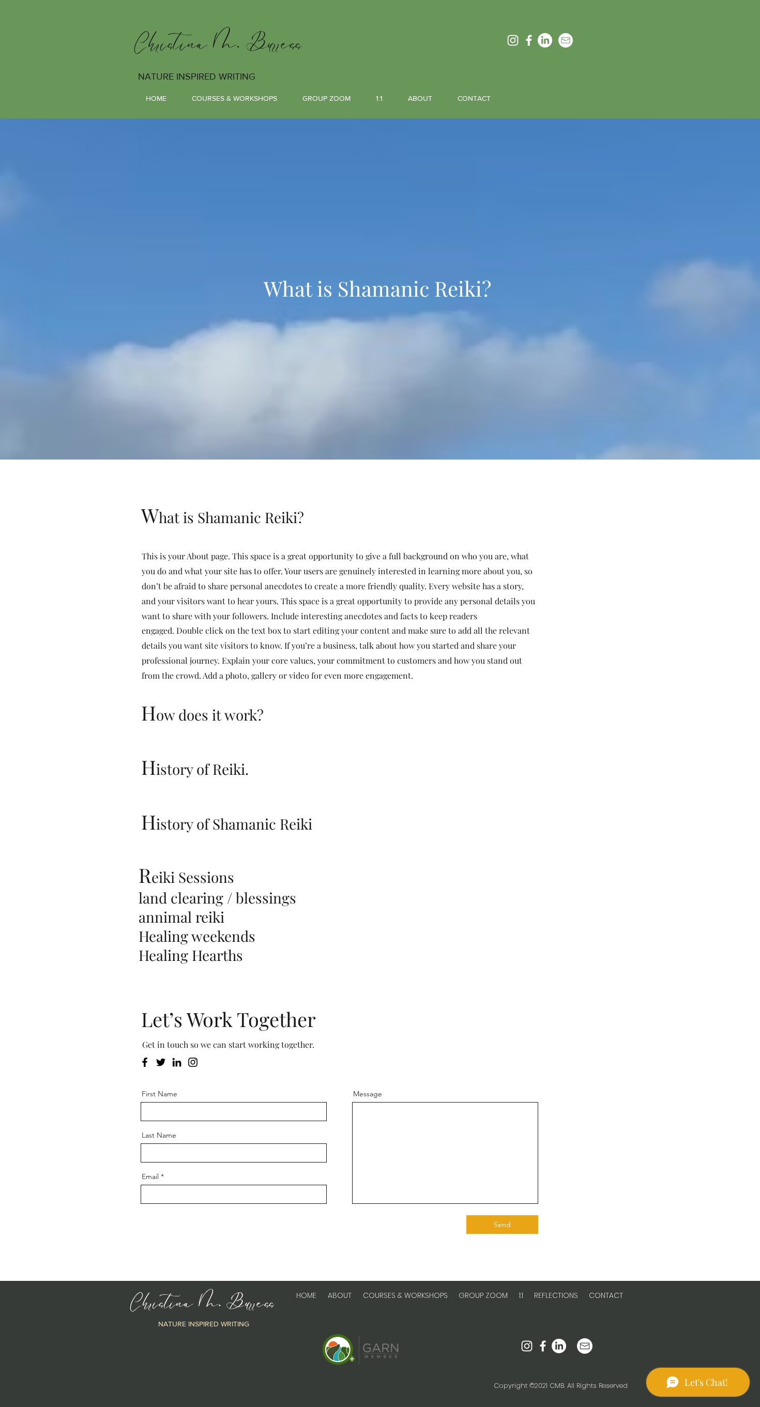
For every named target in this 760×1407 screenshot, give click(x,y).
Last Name (159, 1135)
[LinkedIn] (545, 40)
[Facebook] (529, 40)
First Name (159, 1093)
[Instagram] (513, 40)
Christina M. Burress (218, 44)
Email (150, 1176)
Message (367, 1093)
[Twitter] (161, 1062)
